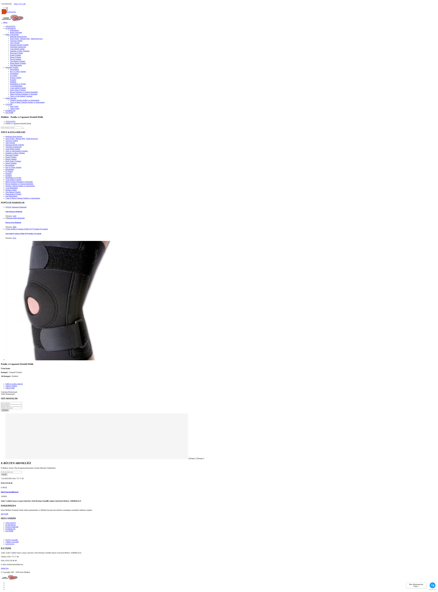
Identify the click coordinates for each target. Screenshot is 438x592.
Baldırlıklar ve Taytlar (18, 84)
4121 (14, 238)
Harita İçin (5, 568)
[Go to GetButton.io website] (432, 589)
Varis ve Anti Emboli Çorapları (21, 96)
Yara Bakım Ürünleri (17, 61)
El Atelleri (13, 76)
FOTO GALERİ (11, 540)
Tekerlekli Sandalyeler (18, 47)
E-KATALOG (10, 12)
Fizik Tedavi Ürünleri (18, 90)
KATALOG (9, 544)
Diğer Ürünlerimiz (12, 34)
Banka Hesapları (16, 32)
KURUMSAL (10, 28)
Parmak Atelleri (15, 78)
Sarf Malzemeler (16, 65)
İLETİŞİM (9, 113)
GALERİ (8, 104)
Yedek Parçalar (10, 98)
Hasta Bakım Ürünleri (18, 63)
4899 (14, 227)
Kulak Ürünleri (15, 55)
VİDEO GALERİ (12, 542)
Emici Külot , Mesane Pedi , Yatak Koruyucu (26, 39)
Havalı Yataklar (15, 59)
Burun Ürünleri (15, 57)
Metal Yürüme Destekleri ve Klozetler (23, 94)
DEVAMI (4, 514)
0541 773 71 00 (19, 4)
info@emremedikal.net (9, 492)
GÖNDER (5, 410)
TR (6, 8)
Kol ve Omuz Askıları (18, 71)
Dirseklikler (14, 74)
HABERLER (10, 111)
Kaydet (4, 474)
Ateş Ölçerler (15, 43)
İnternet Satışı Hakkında (13, 222)
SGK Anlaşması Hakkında (13, 211)
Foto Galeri (14, 106)
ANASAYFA (10, 26)
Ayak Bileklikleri (16, 86)
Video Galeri (14, 108)
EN (6, 10)
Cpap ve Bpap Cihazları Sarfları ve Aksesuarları (27, 102)
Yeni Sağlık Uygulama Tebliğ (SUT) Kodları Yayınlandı (23, 233)
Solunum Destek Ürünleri (19, 45)
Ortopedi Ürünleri (11, 67)
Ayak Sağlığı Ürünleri (18, 88)
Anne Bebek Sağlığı (17, 49)
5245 (14, 216)
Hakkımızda (14, 30)
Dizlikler (13, 82)
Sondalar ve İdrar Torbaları (19, 51)
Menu (5, 22)
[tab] (14, 384)
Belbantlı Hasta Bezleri (18, 37)
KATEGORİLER (11, 527)
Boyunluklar (14, 69)
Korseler (13, 80)
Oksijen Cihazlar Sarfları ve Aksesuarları (24, 100)
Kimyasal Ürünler (16, 53)
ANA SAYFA (10, 523)
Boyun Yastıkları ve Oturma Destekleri (24, 92)
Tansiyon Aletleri (16, 41)
